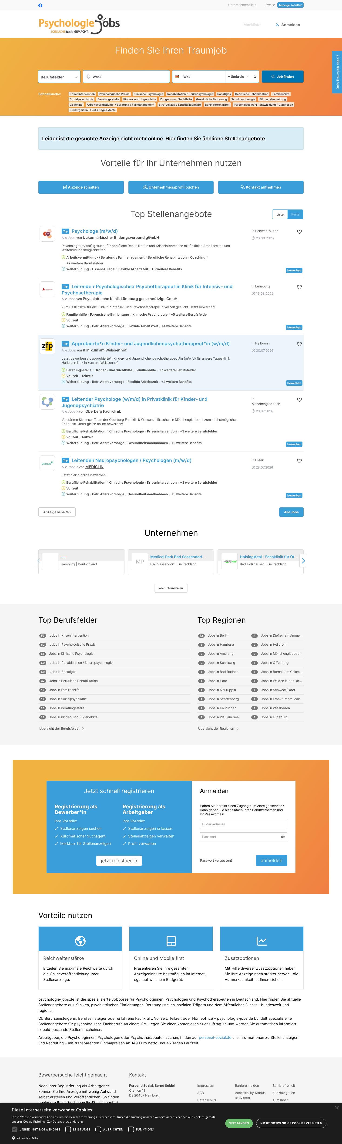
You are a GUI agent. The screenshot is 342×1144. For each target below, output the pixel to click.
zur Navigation (284, 1093)
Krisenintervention (82, 94)
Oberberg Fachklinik (103, 411)
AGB (200, 1093)
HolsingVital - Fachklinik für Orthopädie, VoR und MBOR (289, 556)
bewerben (294, 270)
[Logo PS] (47, 401)
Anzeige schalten (290, 5)
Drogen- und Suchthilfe (176, 99)
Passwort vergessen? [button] (216, 860)
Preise (270, 5)
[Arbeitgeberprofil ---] (50, 567)
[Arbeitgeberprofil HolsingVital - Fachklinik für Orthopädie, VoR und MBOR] (229, 561)
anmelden (271, 860)
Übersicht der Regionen (216, 728)
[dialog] (171, 1123)
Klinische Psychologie (148, 94)
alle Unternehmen (171, 588)
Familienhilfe (280, 94)
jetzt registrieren (119, 861)
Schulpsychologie (243, 99)
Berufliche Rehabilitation (251, 94)
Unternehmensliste (242, 5)
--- (63, 556)
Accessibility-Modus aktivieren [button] (250, 1095)
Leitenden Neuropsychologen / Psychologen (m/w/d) (132, 460)
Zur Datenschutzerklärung (65, 1122)
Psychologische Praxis (114, 94)
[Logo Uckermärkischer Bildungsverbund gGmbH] (47, 233)
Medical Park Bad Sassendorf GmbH (182, 556)
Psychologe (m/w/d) (95, 231)
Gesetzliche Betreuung (211, 99)
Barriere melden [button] (247, 1085)
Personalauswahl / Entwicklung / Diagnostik (263, 104)
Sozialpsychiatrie (81, 99)
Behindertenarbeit (217, 104)
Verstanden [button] (239, 1123)
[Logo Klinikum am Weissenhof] (47, 346)
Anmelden (290, 24)
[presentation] (303, 560)
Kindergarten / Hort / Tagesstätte (93, 110)
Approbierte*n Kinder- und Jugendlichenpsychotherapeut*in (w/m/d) (151, 343)
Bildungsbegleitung (272, 99)
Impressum (205, 1085)
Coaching (76, 104)
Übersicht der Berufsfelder (59, 728)
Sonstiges (224, 94)
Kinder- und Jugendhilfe (139, 99)
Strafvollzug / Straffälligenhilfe (180, 104)
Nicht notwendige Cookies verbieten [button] (291, 1123)
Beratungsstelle (108, 99)
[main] (171, 547)
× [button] (337, 1108)
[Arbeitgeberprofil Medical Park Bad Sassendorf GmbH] (140, 567)
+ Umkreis (236, 76)
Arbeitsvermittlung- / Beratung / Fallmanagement (120, 104)
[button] (255, 77)
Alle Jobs (68, 238)
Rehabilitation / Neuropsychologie (190, 94)
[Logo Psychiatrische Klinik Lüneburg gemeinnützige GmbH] (47, 289)
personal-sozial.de (215, 1037)
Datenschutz (207, 1100)
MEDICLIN (94, 467)
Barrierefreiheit (284, 1085)
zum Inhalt (280, 1100)
